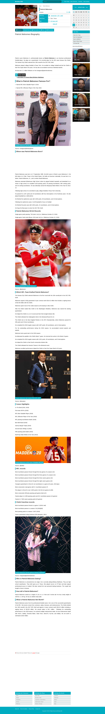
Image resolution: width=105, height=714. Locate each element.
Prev (76, 7)
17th (58, 15)
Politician (18, 703)
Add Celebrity (86, 1)
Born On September (77, 37)
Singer (17, 697)
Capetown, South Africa (40, 699)
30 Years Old (53, 21)
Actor (17, 695)
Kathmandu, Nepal (39, 701)
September (54, 15)
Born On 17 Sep (76, 35)
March (55, 699)
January (56, 695)
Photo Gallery (36, 30)
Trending (80, 1)
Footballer (41, 12)
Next (87, 7)
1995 (61, 15)
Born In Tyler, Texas (77, 41)
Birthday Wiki (19, 1)
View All (55, 24)
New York (37, 695)
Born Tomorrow (74, 1)
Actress (17, 701)
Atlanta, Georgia (38, 703)
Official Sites (50, 30)
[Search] (60, 1)
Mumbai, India (38, 697)
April (55, 701)
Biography (19, 30)
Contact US (37, 708)
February (56, 697)
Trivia (43, 30)
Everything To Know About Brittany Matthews (30, 77)
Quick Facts (27, 30)
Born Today (66, 1)
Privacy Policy (31, 708)
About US (17, 708)
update (33, 652)
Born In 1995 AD (77, 39)
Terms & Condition (23, 708)
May (55, 703)
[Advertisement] (43, 46)
